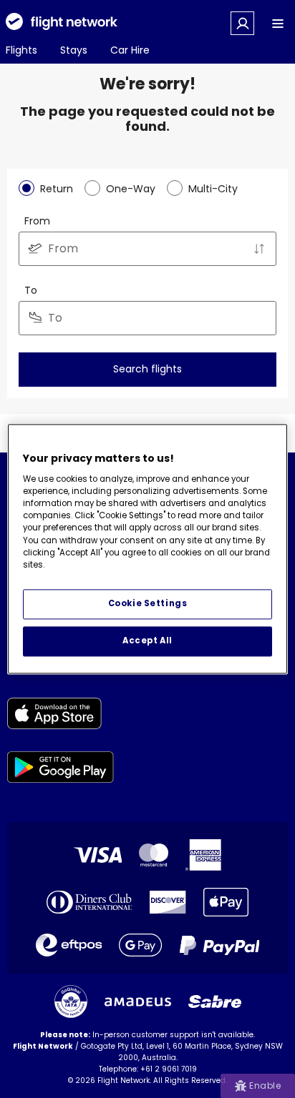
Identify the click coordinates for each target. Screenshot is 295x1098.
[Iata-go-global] (70, 1001)
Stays (73, 50)
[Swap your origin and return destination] (259, 248)
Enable (265, 1085)
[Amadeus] (138, 1001)
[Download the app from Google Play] (60, 769)
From (37, 221)
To (30, 290)
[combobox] (147, 249)
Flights (21, 50)
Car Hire (130, 50)
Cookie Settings (148, 604)
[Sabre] (214, 1001)
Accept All (147, 641)
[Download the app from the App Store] (60, 716)
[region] (147, 548)
